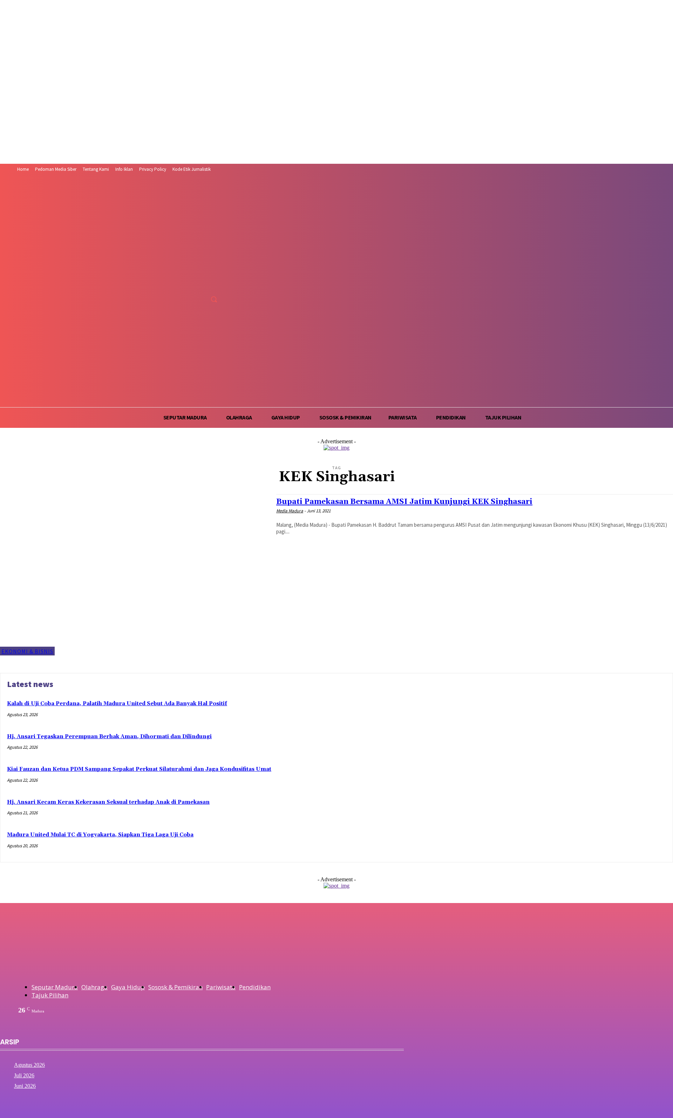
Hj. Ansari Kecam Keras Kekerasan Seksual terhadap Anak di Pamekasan (108, 802)
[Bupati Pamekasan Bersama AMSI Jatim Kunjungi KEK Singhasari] (134, 575)
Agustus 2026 (29, 1065)
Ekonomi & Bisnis (27, 651)
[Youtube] (215, 283)
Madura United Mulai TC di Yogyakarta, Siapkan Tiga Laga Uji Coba (100, 834)
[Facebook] (176, 283)
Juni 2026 (25, 1086)
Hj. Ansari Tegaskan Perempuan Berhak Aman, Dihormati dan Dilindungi (109, 736)
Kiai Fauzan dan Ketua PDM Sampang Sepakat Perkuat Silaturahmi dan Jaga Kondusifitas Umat (139, 769)
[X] (202, 283)
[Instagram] (189, 283)
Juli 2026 (24, 1075)
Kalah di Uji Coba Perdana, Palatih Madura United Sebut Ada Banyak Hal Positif (117, 703)
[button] (213, 299)
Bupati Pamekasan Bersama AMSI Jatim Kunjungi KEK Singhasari (404, 501)
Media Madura (289, 511)
